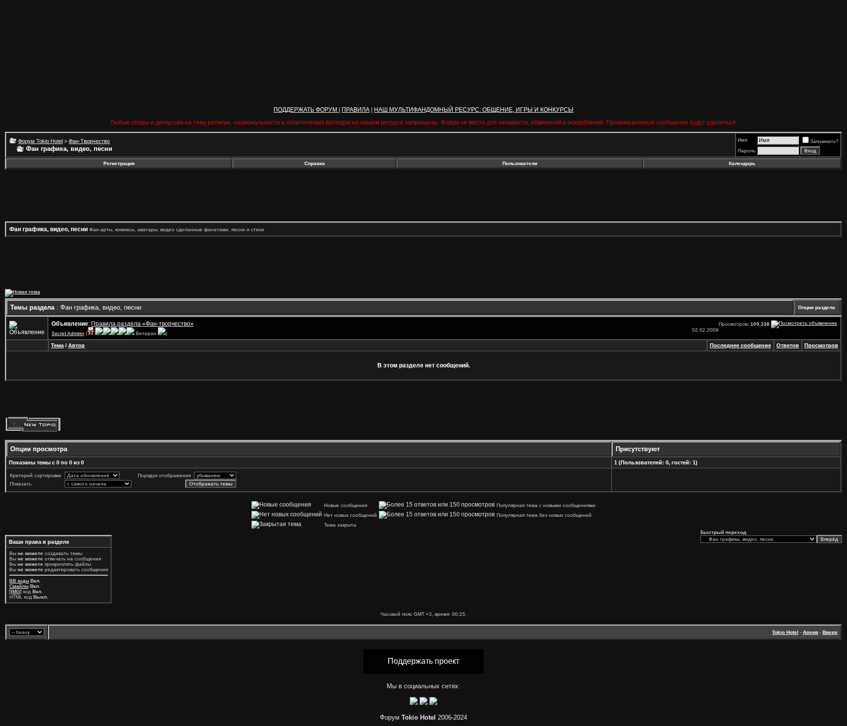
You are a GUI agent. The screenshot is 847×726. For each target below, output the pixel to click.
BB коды (19, 580)
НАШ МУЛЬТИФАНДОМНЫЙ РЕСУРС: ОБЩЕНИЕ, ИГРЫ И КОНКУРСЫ (473, 109)
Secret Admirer (67, 333)
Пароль (746, 150)
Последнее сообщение (740, 345)
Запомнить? (824, 141)
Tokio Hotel (785, 632)
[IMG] (15, 591)
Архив (810, 632)
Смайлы (18, 586)
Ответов (787, 345)
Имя (742, 140)
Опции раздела (816, 307)
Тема (57, 345)
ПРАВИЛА (356, 109)
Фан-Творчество (89, 141)
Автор (76, 345)
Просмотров (821, 345)
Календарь (742, 163)
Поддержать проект (423, 661)
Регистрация (119, 163)
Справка (314, 163)
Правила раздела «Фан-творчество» (142, 323)
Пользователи (519, 163)
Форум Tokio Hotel (40, 141)
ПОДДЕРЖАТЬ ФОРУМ (306, 109)
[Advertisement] (84, 195)
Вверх (830, 632)
